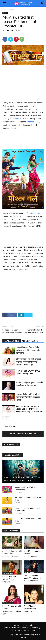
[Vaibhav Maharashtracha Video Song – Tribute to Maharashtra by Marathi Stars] (8, 409)
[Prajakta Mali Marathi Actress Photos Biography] (12, 567)
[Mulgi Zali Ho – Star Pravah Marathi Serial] (7, 521)
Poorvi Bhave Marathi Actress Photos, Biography (32, 608)
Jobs (31, 625)
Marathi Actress (8, 548)
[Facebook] (4, 39)
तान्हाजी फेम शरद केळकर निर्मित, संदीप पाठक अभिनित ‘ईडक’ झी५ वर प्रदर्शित (28, 350)
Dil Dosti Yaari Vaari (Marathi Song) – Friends (12, 331)
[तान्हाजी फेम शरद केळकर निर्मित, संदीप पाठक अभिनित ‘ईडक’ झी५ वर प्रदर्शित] (8, 350)
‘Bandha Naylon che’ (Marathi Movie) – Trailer (34, 331)
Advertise (24, 625)
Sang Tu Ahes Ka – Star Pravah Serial (22, 477)
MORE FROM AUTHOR (30, 341)
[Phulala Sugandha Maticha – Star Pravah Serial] (7, 510)
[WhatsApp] (21, 39)
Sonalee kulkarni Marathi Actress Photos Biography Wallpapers (12, 553)
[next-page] (7, 417)
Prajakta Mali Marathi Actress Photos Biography (10, 579)
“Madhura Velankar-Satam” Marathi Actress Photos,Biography (33, 577)
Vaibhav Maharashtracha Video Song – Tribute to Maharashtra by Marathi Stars (29, 409)
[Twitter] (10, 39)
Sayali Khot (9, 30)
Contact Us (15, 625)
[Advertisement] (23, 83)
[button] (4, 3)
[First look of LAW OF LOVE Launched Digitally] (8, 373)
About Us (25, 628)
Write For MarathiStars (12, 628)
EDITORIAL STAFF (10, 481)
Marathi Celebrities (11, 531)
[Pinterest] (16, 39)
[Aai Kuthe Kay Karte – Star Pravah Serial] (7, 500)
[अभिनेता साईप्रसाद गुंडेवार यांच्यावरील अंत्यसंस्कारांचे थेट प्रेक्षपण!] (8, 385)
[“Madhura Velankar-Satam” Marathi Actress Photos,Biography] (34, 566)
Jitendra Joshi (33, 122)
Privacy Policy (35, 628)
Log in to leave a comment (23, 434)
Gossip (11, 9)
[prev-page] (4, 417)
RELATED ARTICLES (11, 341)
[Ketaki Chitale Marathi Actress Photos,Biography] (34, 542)
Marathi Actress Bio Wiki (26, 630)
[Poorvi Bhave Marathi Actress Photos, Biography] (34, 594)
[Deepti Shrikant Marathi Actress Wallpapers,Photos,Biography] (12, 594)
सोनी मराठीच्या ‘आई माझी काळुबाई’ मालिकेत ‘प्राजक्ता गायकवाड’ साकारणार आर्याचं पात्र (28, 362)
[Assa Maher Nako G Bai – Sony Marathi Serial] (7, 489)
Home (4, 9)
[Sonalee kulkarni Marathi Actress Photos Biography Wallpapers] (12, 542)
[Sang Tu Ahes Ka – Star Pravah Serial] (23, 471)
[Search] (42, 3)
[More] (35, 315)
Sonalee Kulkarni (17, 118)
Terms (13, 630)
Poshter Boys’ (34, 213)
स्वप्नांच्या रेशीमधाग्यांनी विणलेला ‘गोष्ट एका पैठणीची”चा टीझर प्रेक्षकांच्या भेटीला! (29, 397)
